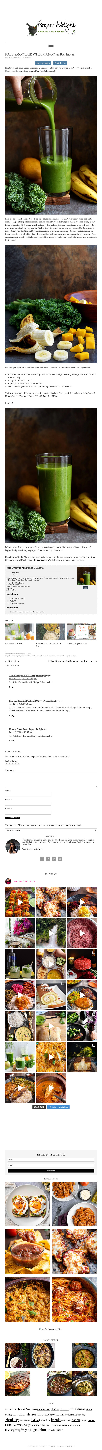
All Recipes (16, 653)
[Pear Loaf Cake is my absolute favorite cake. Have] (82, 1057)
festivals (69, 1414)
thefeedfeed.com (64, 557)
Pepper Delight (51, 27)
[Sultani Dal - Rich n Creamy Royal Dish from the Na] (20, 1026)
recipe (20, 1425)
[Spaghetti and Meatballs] (74, 1321)
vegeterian (51, 1430)
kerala (56, 1420)
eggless (59, 1415)
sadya (27, 1425)
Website (8, 809)
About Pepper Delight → (32, 849)
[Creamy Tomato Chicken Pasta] (74, 1225)
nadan (76, 1420)
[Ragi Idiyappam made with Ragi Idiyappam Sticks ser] (82, 933)
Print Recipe (60, 63)
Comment (10, 770)
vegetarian (38, 1429)
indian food (45, 1420)
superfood (69, 656)
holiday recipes (25, 1420)
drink (45, 1415)
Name (8, 790)
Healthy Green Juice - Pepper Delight (26, 729)
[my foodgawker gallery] (51, 1329)
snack (56, 1425)
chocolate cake (64, 1410)
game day (80, 1414)
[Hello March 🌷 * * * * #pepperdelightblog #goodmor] (20, 933)
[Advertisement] (51, 6)
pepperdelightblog (62, 547)
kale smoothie (44, 656)
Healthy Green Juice (13, 643)
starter (70, 1425)
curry (24, 1415)
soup (65, 1425)
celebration (43, 1409)
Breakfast (23, 653)
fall (63, 1415)
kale (37, 656)
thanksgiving (13, 1430)
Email (8, 799)
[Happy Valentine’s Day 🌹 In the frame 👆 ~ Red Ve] (82, 964)
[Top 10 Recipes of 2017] (81, 632)
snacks (61, 1425)
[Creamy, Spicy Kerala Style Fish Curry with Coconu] (51, 1088)
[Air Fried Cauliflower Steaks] (74, 1273)
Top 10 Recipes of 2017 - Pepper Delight (27, 675)
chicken (55, 1409)
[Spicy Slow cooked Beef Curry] (59, 1385)
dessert (32, 1414)
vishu (60, 1430)
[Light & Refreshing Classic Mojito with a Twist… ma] (20, 964)
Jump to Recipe (43, 63)
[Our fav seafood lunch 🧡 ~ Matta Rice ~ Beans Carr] (82, 995)
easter (52, 1414)
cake (34, 1409)
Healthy (33, 656)
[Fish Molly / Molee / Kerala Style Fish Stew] (84, 1357)
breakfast (17, 656)
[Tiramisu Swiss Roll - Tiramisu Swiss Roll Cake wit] (51, 995)
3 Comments (27, 57)
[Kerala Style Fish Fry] (17, 1385)
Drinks (29, 653)
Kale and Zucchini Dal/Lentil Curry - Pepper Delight (33, 701)
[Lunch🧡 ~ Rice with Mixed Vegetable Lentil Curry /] (20, 995)
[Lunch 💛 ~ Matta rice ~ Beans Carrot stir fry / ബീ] (20, 1088)
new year (83, 1420)
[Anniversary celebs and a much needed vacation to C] (51, 933)
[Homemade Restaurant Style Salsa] (27, 1273)
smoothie (52, 656)
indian (35, 1420)
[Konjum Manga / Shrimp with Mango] (27, 1321)
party (8, 1425)
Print (85, 587)
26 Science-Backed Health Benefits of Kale (38, 396)
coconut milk (17, 1415)
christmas (78, 1409)
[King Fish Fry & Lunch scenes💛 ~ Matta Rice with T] (82, 902)
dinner (40, 1415)
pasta (14, 1425)
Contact (52, 1446)
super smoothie (60, 656)
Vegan (74, 656)
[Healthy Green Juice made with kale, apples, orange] (20, 1057)
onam (91, 1420)
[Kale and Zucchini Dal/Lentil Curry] (50, 632)
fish (74, 1415)
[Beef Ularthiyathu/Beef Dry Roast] (17, 1357)
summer (77, 1425)
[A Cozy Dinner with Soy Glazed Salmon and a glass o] (82, 1026)
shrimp (34, 1425)
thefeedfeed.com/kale (44, 560)
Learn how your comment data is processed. (61, 825)
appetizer (11, 1409)
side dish (41, 1424)
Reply (11, 687)
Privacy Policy (66, 1446)
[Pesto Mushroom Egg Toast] (27, 1225)
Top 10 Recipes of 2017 (77, 643)
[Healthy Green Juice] (19, 632)
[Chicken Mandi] (42, 1357)
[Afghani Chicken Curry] (84, 1385)
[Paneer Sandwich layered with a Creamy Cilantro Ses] (51, 1026)
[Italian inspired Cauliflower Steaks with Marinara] (51, 902)
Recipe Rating (11, 761)
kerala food (66, 1420)
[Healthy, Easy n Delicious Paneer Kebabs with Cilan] (20, 902)
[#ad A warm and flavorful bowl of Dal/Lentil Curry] (51, 964)
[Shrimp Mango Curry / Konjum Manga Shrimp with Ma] (51, 1057)
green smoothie (25, 656)
